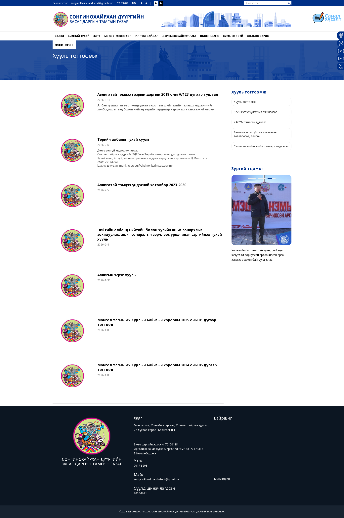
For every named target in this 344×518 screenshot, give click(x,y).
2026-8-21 (140, 493)
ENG (133, 3)
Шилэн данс (209, 36)
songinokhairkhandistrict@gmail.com (92, 3)
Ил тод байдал (146, 36)
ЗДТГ (96, 36)
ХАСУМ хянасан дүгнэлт (250, 122)
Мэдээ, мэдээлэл (117, 36)
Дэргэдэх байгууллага (179, 36)
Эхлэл (59, 36)
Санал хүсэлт (60, 3)
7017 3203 (122, 3)
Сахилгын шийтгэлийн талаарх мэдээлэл (261, 146)
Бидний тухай (78, 36)
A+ (147, 3)
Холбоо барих (258, 36)
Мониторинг (64, 44)
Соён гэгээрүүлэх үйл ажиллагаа (255, 112)
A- (142, 3)
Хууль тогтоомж (245, 102)
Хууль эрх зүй (233, 36)
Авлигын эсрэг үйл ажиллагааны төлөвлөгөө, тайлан (255, 134)
